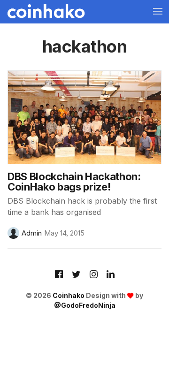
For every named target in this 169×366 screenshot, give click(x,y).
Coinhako (68, 295)
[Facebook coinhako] (59, 275)
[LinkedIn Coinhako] (110, 275)
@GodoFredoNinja (84, 305)
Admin (32, 233)
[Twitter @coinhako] (76, 275)
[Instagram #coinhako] (93, 275)
